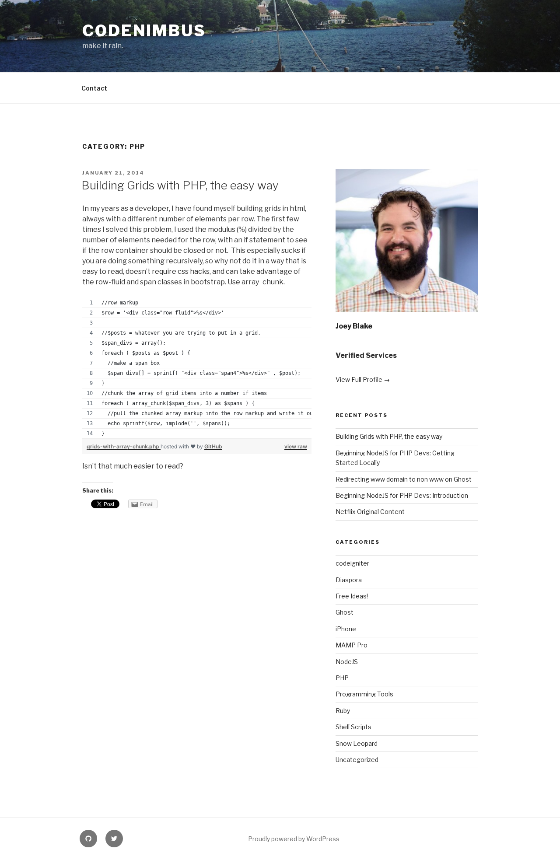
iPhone (346, 629)
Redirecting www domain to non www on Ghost (404, 479)
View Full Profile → (363, 379)
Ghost (345, 612)
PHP (342, 678)
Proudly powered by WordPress (294, 839)
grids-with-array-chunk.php (124, 446)
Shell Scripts (353, 727)
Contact (94, 88)
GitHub (213, 446)
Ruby (343, 710)
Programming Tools (364, 694)
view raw (295, 446)
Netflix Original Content (370, 511)
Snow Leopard (357, 743)
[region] (197, 368)
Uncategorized (357, 759)
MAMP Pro (352, 645)
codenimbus (144, 30)
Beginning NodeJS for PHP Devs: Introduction (402, 495)
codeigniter (352, 563)
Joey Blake (354, 326)
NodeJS (347, 661)
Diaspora (349, 580)
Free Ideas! (352, 596)
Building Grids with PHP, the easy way (180, 185)
